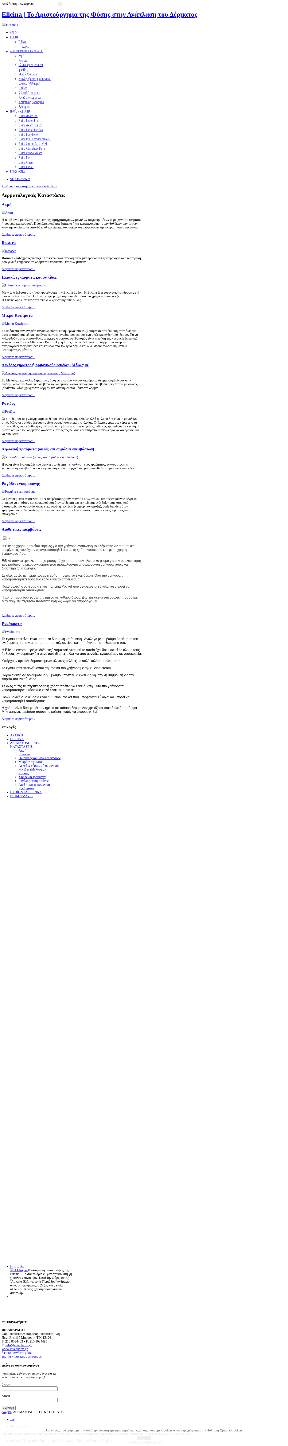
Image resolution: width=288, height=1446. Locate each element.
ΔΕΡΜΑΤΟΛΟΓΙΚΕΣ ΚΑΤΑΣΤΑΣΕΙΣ (25, 744)
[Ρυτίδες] (8, 411)
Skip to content (20, 179)
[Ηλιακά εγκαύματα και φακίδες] (24, 285)
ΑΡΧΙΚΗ (16, 735)
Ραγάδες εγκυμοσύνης (21, 483)
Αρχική (7, 1412)
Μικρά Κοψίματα (17, 315)
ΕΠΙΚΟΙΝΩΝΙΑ (21, 796)
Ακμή (7, 204)
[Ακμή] (7, 212)
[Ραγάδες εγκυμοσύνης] (18, 491)
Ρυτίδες (8, 403)
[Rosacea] (9, 251)
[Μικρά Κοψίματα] (15, 323)
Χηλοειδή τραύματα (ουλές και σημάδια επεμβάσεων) (48, 449)
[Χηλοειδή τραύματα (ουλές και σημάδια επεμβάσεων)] (40, 457)
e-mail (6, 1396)
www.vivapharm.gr (15, 1349)
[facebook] (10, 25)
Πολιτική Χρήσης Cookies (144, 1442)
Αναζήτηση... (10, 3)
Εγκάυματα (12, 624)
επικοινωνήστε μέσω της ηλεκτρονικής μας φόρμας (22, 1354)
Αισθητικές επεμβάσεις (21, 529)
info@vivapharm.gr (18, 1345)
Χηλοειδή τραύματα (32, 777)
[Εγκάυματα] (11, 632)
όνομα (6, 1384)
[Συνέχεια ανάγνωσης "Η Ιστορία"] (19, 1270)
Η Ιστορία (17, 1266)
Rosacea (9, 242)
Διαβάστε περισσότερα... (18, 234)
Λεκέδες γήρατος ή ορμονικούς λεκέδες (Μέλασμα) (45, 365)
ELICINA (17, 739)
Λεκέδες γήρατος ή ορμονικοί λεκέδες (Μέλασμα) (39, 767)
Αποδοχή (144, 1437)
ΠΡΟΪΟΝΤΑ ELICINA (26, 792)
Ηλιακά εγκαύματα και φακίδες (29, 277)
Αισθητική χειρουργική (34, 784)
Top (12, 1419)
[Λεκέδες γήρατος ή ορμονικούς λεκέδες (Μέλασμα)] (38, 373)
